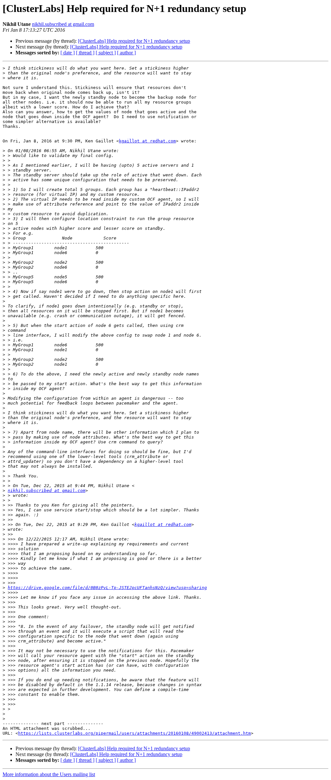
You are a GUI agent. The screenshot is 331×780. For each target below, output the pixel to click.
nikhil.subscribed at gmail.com (63, 24)
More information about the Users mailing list (49, 774)
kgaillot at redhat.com (147, 141)
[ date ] (67, 52)
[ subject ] (106, 52)
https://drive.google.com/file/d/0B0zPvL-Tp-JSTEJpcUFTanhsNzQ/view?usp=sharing (107, 587)
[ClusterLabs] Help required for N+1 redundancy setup (134, 41)
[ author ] (126, 52)
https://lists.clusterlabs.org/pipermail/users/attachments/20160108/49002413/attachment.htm (134, 733)
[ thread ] (85, 52)
